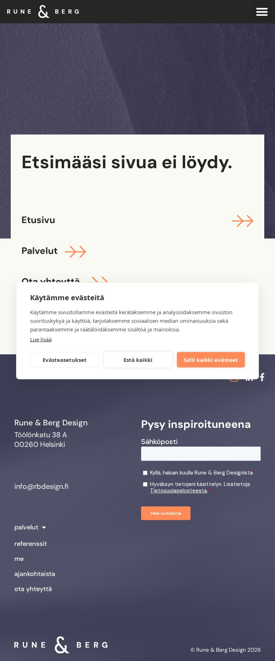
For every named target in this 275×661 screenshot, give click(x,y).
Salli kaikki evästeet (211, 359)
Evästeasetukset (65, 359)
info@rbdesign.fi (41, 486)
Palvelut (26, 527)
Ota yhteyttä (33, 589)
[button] (262, 11)
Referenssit (30, 544)
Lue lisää (41, 339)
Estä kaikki (138, 359)
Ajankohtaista (34, 574)
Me (19, 559)
